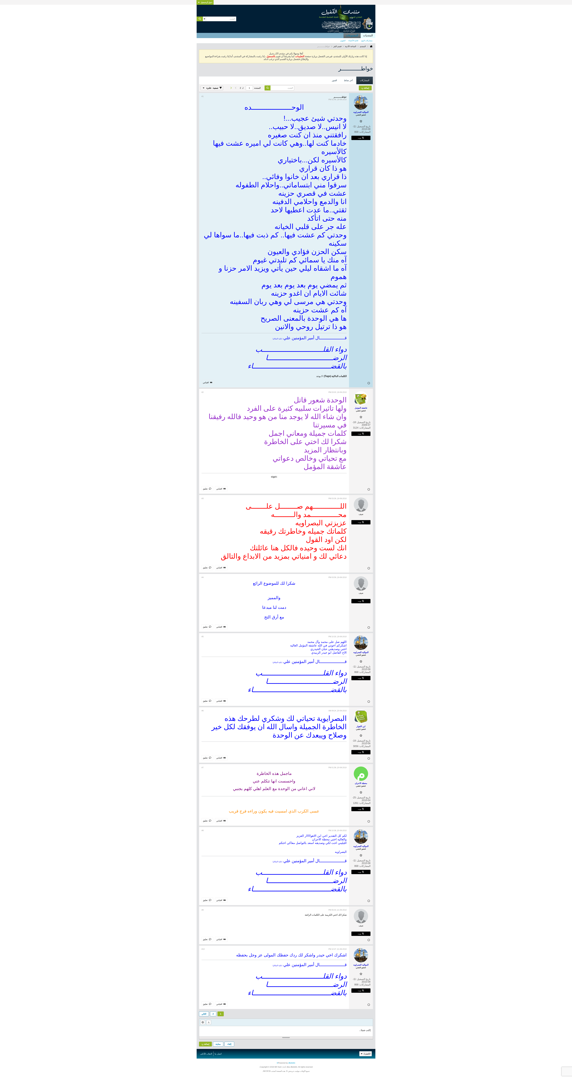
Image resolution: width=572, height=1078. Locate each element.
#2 (203, 392)
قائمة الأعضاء (353, 41)
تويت (359, 138)
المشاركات (364, 80)
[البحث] (200, 19)
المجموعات (352, 35)
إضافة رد (205, 1044)
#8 (203, 830)
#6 (203, 711)
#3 (203, 498)
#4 (203, 577)
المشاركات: (364, 132)
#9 (203, 910)
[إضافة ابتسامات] (202, 1022)
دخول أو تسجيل (206, 2)
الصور (334, 80)
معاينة (218, 1044)
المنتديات (368, 35)
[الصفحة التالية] (231, 88)
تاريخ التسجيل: (363, 126)
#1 (203, 96)
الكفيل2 (367, 1054)
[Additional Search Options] (204, 19)
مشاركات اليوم (366, 41)
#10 (203, 949)
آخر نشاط (348, 80)
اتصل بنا (218, 1054)
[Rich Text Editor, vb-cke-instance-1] (286, 1031)
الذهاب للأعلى (206, 1054)
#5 (203, 637)
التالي (204, 1014)
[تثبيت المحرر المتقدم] (208, 1022)
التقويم (342, 41)
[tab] (364, 80)
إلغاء (229, 1044)
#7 (203, 768)
